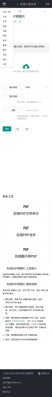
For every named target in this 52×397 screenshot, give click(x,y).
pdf (19, 21)
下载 (17, 129)
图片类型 (13, 87)
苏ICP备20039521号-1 (12, 382)
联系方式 (6, 391)
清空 (27, 129)
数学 (5, 50)
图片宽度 (13, 96)
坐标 (5, 54)
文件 (5, 64)
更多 (5, 40)
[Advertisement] (26, 34)
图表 (5, 45)
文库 (5, 16)
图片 (5, 59)
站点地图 (6, 378)
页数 (13, 110)
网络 (5, 35)
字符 (5, 21)
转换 (5, 26)
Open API (7, 11)
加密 (5, 30)
